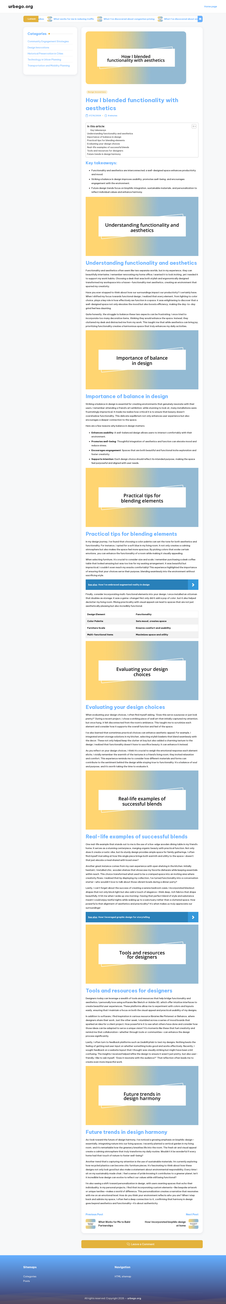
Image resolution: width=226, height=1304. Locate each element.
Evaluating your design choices (103, 143)
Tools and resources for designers (105, 150)
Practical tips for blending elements (106, 140)
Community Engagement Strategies (48, 41)
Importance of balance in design (104, 137)
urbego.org (20, 6)
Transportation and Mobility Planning (49, 65)
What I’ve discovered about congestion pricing (96, 19)
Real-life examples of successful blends (108, 147)
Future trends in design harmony (104, 154)
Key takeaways (98, 130)
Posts (26, 1281)
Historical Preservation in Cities (45, 53)
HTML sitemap (123, 1276)
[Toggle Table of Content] (193, 126)
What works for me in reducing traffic (41, 19)
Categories (29, 1276)
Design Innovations (97, 92)
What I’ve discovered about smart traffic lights (157, 19)
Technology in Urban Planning (44, 59)
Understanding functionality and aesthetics (110, 133)
